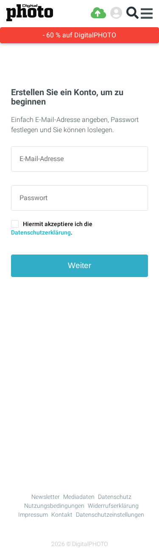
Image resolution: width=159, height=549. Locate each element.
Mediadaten (79, 496)
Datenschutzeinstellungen (110, 514)
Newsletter (45, 496)
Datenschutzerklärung (41, 232)
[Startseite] (29, 13)
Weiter (79, 265)
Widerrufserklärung (113, 505)
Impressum (33, 514)
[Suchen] (132, 13)
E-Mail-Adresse (42, 159)
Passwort (33, 198)
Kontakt (62, 514)
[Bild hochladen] (98, 13)
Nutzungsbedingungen (54, 505)
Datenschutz (114, 496)
